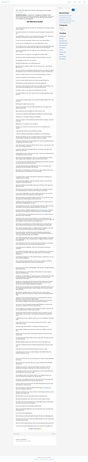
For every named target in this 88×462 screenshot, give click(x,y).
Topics (79, 2)
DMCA (50, 459)
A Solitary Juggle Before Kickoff (65, 22)
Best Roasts (62, 59)
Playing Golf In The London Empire (65, 19)
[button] (71, 2)
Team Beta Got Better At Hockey (65, 17)
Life (16, 12)
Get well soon (47, 387)
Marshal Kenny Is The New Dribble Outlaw (66, 20)
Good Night (62, 47)
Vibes (75, 2)
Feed (53, 459)
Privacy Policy (36, 459)
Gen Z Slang (62, 56)
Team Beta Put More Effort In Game (65, 15)
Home (84, 2)
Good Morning (63, 41)
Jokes (60, 50)
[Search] (73, 10)
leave (46, 210)
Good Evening (63, 45)
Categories (61, 28)
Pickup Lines (62, 52)
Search (60, 7)
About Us (46, 459)
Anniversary (62, 36)
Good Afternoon (63, 43)
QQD (18, 12)
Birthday (61, 38)
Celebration (69, 2)
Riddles (61, 54)
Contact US (42, 459)
